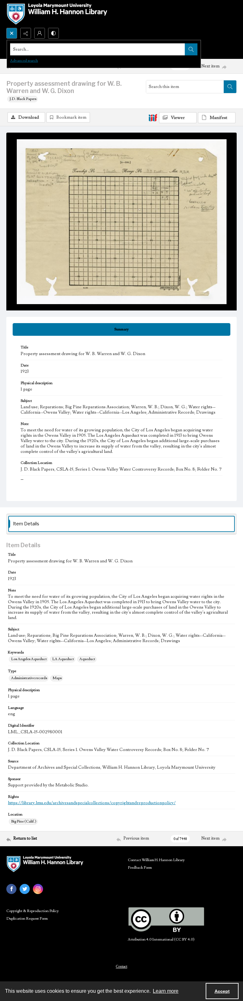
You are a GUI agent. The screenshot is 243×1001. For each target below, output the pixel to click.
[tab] (121, 329)
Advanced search (24, 60)
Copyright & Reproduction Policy (32, 911)
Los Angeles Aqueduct (29, 659)
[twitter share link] (25, 889)
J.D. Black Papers (22, 99)
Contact (121, 966)
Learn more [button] (165, 991)
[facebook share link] (11, 889)
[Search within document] (230, 86)
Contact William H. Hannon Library (156, 860)
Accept (222, 991)
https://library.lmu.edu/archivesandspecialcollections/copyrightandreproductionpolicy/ (92, 803)
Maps (57, 678)
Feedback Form (140, 867)
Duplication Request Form (27, 918)
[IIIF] (153, 117)
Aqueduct (87, 659)
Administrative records (29, 678)
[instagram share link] (38, 889)
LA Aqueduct (63, 659)
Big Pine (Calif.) (23, 821)
